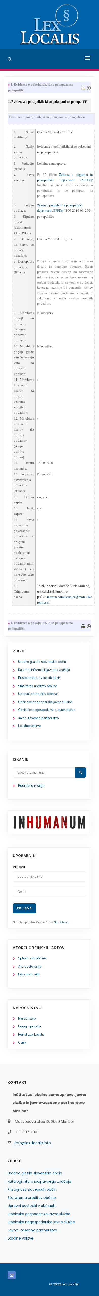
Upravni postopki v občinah (38, 694)
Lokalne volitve (29, 726)
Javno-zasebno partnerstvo (38, 718)
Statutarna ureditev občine (37, 686)
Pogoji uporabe (29, 1026)
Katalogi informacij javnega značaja (44, 670)
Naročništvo (27, 1018)
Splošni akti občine (32, 958)
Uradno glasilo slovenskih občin (42, 662)
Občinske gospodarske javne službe (45, 702)
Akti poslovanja (29, 966)
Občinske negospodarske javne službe (46, 710)
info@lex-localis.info (33, 1142)
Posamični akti (28, 974)
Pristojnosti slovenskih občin (39, 678)
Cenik (22, 1042)
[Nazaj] (89, 87)
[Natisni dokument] (83, 87)
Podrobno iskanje (31, 785)
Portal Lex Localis (31, 1034)
